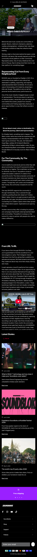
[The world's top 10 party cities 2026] (18, 450)
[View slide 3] (19, 498)
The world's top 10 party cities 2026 (14, 469)
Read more (5, 385)
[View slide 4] (22, 498)
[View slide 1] (15, 498)
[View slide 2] (17, 498)
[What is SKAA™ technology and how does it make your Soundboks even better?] (18, 356)
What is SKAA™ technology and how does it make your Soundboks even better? (17, 375)
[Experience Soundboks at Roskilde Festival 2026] (18, 402)
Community (10, 27)
